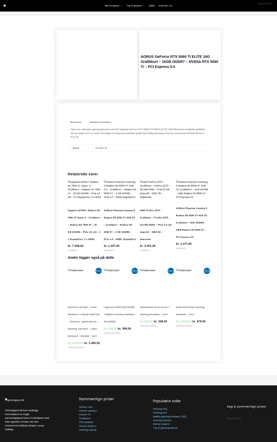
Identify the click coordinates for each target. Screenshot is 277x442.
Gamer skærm (87, 426)
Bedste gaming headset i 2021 (169, 416)
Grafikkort (85, 418)
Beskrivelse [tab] (76, 122)
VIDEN (152, 5)
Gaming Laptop (88, 429)
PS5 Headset (86, 422)
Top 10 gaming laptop (165, 428)
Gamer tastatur (88, 410)
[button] (120, 6)
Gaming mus (160, 409)
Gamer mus (85, 407)
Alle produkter (112, 5)
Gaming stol (160, 412)
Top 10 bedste (134, 5)
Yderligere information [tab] (100, 122)
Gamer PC (85, 414)
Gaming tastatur (162, 420)
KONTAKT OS (165, 5)
